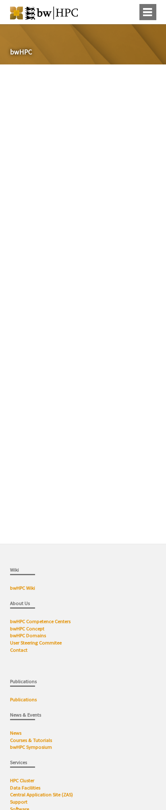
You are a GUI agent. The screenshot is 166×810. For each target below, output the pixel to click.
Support (18, 802)
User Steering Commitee (36, 643)
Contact (18, 650)
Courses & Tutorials (31, 740)
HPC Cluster (22, 780)
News (16, 733)
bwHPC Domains (28, 635)
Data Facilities (25, 788)
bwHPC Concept (27, 629)
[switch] (130, 12)
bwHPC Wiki (22, 588)
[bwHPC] (44, 17)
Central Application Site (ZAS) (41, 794)
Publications (24, 699)
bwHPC (21, 52)
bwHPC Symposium (31, 747)
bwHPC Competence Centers (40, 621)
